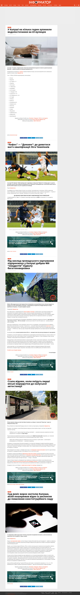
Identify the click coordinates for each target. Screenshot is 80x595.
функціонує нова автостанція (29, 453)
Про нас (44, 5)
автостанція (12, 484)
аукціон (11, 371)
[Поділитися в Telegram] (31, 137)
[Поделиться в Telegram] (31, 253)
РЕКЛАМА (39, 5)
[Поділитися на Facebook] (23, 137)
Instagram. (45, 118)
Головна (6, 5)
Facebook (31, 118)
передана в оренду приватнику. (33, 455)
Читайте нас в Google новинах (14, 350)
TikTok (40, 118)
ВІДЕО (60, 5)
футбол (14, 251)
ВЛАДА (14, 5)
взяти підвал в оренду (29, 311)
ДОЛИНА (26, 5)
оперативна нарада (20, 484)
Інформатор (12, 188)
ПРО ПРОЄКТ (50, 5)
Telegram (36, 118)
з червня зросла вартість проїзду (28, 465)
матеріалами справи (16, 541)
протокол (48, 325)
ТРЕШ (23, 5)
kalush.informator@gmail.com (38, 119)
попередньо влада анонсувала (38, 449)
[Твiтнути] (39, 137)
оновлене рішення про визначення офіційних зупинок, (25, 461)
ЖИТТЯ (10, 5)
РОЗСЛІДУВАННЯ (33, 5)
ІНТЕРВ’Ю (55, 5)
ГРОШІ (19, 5)
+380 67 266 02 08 (36, 120)
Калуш (11, 583)
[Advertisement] (40, 16)
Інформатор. (20, 73)
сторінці (21, 71)
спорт (11, 251)
